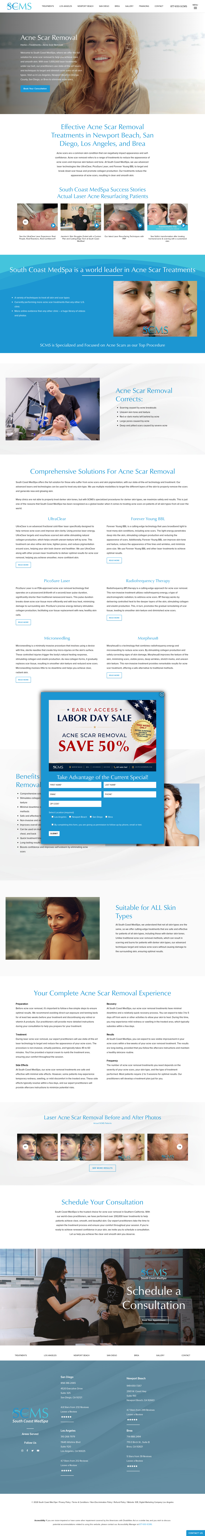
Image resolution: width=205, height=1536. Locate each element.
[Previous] (25, 222)
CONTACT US (196, 1533)
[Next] (179, 222)
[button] (195, 6)
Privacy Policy (65, 1502)
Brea (136, 1355)
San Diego (112, 1355)
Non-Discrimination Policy (101, 1502)
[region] (102, 222)
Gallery (160, 1355)
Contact (186, 1355)
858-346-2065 (68, 1383)
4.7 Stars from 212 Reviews (74, 1461)
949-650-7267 (134, 1386)
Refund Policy (120, 1502)
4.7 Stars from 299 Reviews (141, 1410)
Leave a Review (69, 1411)
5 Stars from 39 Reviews (139, 1456)
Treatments (35, 45)
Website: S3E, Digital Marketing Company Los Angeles (150, 1502)
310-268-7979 (68, 1436)
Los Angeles (50, 1355)
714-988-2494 (134, 1436)
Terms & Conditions (80, 1502)
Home (23, 45)
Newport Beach (82, 1355)
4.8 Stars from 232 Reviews (75, 1407)
